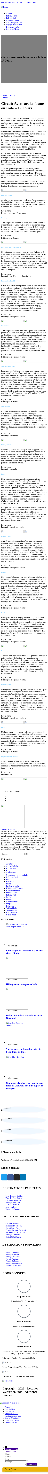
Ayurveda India (12, 866)
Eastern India (11, 882)
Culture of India (12, 877)
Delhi (8, 879)
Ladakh (9, 899)
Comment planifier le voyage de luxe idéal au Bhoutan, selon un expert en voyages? (24, 1086)
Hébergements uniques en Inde (21, 984)
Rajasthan (10, 906)
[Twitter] (4, 1177)
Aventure (9, 864)
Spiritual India (11, 908)
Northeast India (12, 901)
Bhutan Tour (11, 868)
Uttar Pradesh (11, 913)
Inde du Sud (11, 895)
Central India (11, 873)
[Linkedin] (23, 1177)
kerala (8, 897)
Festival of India (12, 886)
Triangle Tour (11, 910)
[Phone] (16, 1456)
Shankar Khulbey (9, 95)
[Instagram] (17, 1177)
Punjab (9, 904)
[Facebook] (10, 1177)
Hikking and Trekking (14, 888)
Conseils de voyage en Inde (17, 875)
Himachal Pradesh (13, 890)
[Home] (4, 7)
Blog (8, 870)
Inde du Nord (11, 893)
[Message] (15, 1464)
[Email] (16, 1459)
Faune (5, 97)
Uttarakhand (11, 915)
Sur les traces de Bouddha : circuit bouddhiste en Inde (23, 1050)
